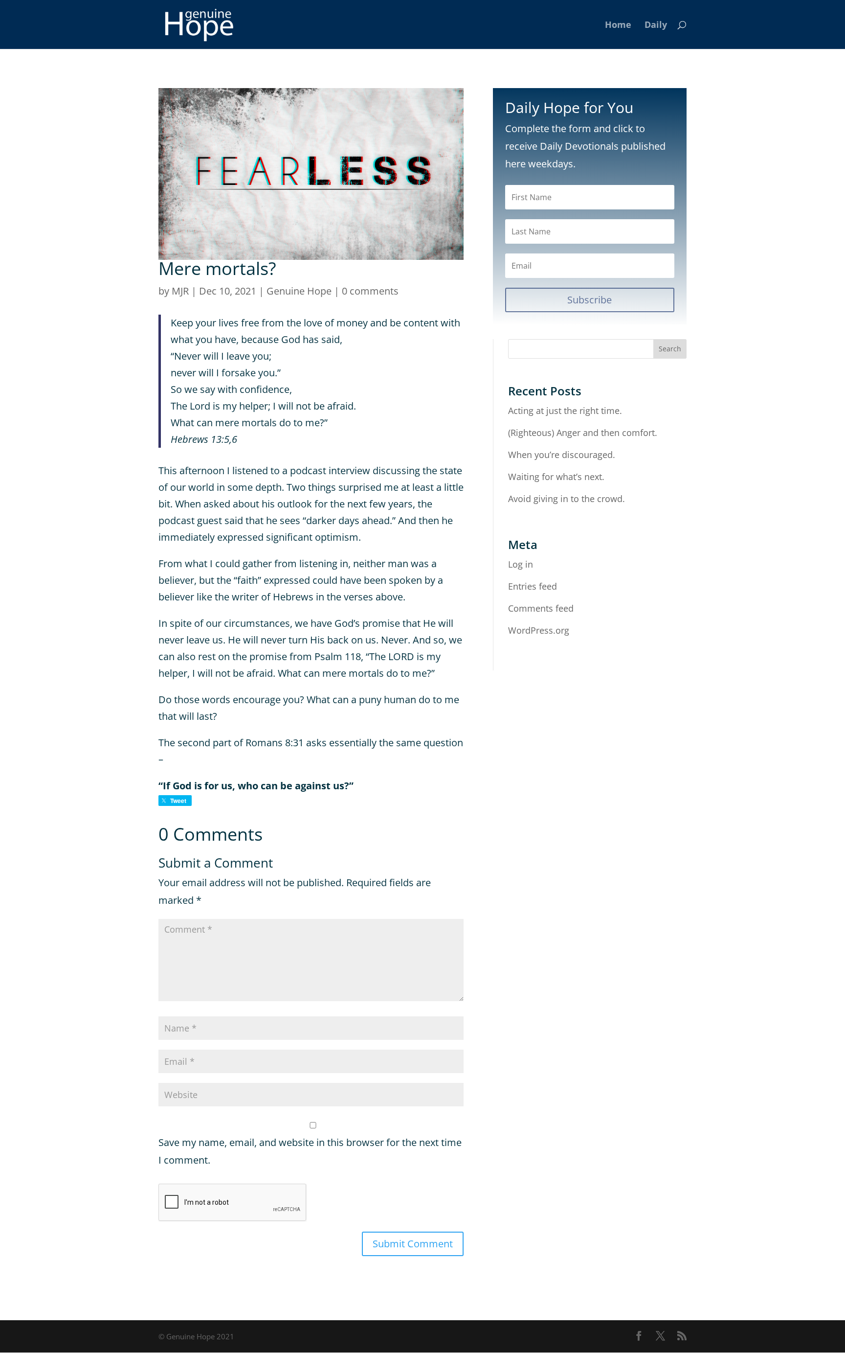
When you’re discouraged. (561, 454)
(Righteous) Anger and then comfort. (582, 432)
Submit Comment (413, 1243)
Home (618, 25)
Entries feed (532, 586)
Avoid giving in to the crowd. (566, 499)
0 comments (370, 291)
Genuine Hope (299, 291)
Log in (520, 564)
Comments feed (541, 608)
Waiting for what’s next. (556, 476)
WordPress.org (538, 630)
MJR (180, 291)
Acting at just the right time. (565, 410)
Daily (656, 25)
